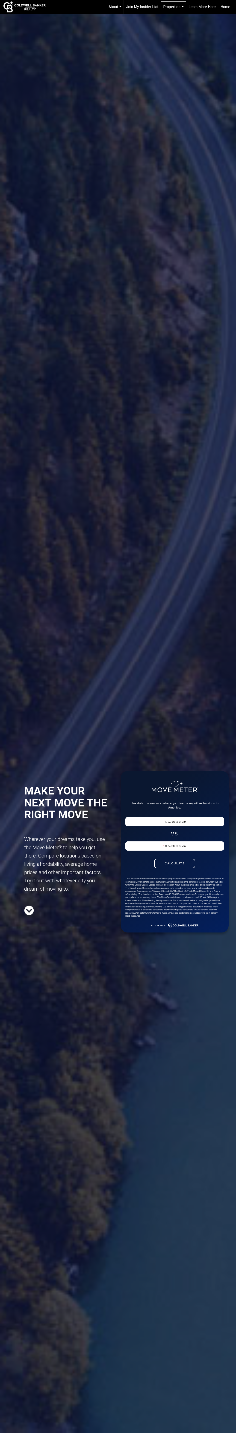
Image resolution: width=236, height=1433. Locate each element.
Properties (174, 9)
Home (225, 7)
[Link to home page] (26, 7)
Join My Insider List (142, 7)
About (115, 9)
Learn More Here (202, 7)
